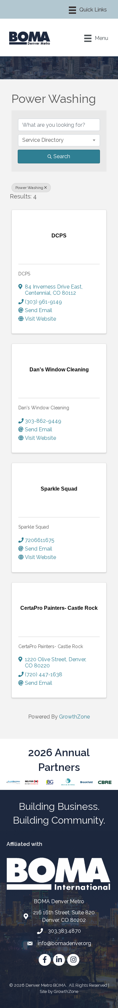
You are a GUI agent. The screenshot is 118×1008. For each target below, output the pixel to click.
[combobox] (59, 140)
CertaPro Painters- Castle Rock (50, 646)
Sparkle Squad (33, 527)
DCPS (24, 273)
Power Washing (29, 187)
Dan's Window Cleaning (43, 407)
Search (61, 156)
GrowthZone (74, 717)
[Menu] (87, 10)
